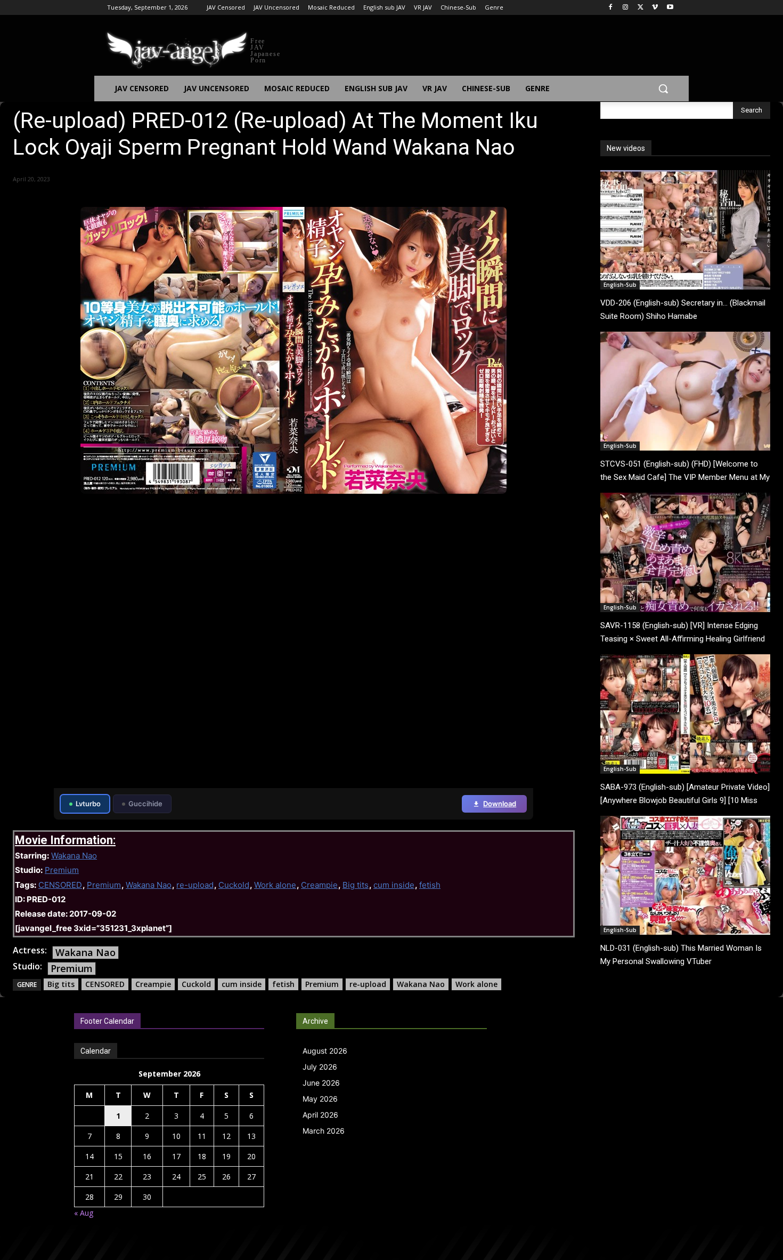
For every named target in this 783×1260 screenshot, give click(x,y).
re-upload (195, 885)
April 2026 (320, 1114)
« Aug (83, 1213)
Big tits (355, 885)
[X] (640, 8)
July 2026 (320, 1066)
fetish (430, 885)
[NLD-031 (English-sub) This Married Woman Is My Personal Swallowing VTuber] (685, 875)
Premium (62, 870)
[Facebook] (611, 8)
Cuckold (233, 885)
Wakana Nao (74, 855)
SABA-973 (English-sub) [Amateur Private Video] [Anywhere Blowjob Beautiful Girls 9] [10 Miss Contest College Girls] (685, 800)
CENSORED (60, 885)
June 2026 (321, 1082)
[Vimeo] (655, 8)
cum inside (393, 885)
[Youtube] (670, 8)
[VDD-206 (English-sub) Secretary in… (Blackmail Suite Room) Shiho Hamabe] (685, 230)
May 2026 (320, 1098)
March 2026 (324, 1130)
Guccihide (145, 803)
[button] (663, 88)
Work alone (275, 885)
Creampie (319, 885)
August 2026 (325, 1050)
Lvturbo (88, 803)
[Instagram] (625, 8)
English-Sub (620, 284)
